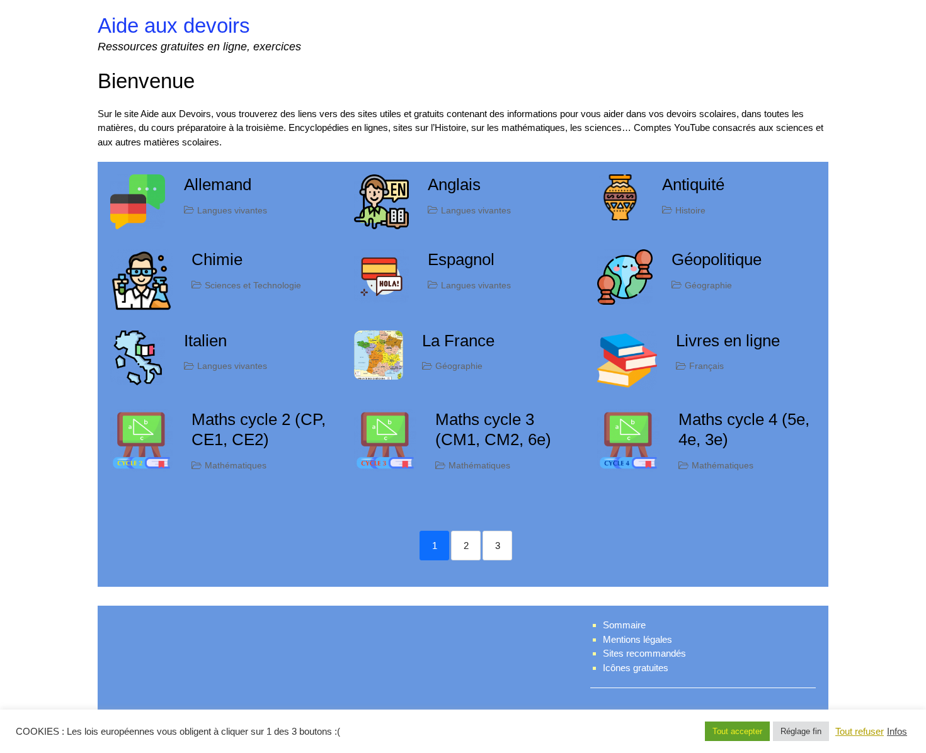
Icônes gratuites (635, 667)
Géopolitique (717, 259)
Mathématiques (235, 465)
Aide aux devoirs (174, 25)
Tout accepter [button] (737, 731)
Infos (897, 732)
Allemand (217, 184)
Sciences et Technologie (253, 285)
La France (458, 340)
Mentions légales (637, 639)
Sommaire (624, 625)
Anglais (454, 184)
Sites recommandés (644, 653)
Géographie (708, 285)
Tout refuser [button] (859, 732)
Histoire (690, 210)
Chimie (217, 259)
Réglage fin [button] (800, 731)
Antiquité (693, 184)
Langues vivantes (232, 210)
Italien (205, 340)
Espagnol (461, 259)
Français (706, 366)
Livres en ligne (728, 340)
